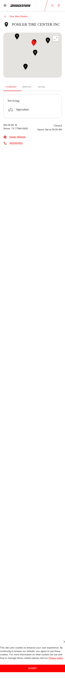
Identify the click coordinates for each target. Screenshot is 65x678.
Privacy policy (56, 658)
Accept (32, 668)
